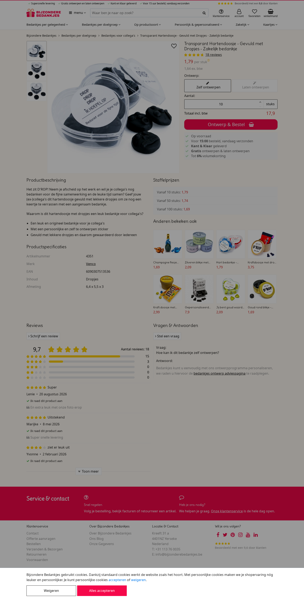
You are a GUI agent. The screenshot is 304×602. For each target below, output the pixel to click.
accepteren (117, 580)
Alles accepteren (102, 590)
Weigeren (51, 590)
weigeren (138, 580)
